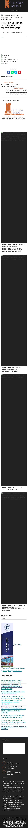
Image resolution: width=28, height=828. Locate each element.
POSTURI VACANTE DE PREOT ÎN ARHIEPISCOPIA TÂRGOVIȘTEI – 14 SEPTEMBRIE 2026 (11, 686)
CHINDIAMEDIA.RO (17, 32)
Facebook (6, 740)
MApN (4, 800)
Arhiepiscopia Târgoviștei (7, 783)
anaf (17, 781)
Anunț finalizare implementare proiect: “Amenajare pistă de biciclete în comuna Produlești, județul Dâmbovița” (13, 722)
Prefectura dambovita (18, 802)
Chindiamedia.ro (9, 76)
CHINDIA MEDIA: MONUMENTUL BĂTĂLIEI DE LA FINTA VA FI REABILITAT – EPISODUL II (11, 369)
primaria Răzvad (20, 804)
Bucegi (4, 785)
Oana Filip (11, 802)
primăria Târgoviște (12, 806)
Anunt (20, 781)
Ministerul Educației (9, 800)
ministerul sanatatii (17, 800)
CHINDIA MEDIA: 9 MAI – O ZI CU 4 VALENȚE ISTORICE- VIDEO (12, 488)
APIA (23, 781)
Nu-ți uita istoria (6, 802)
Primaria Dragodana (6, 804)
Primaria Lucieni (14, 804)
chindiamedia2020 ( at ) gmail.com (14, 773)
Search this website (7, 615)
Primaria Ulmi (5, 806)
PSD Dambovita (19, 806)
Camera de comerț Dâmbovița (11, 785)
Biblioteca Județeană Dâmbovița (19, 783)
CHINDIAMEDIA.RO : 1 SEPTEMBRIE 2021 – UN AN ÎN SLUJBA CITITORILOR (13, 117)
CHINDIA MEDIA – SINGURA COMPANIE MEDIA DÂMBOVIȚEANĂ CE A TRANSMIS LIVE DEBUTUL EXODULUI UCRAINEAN (13, 608)
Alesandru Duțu (13, 781)
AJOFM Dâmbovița (6, 781)
